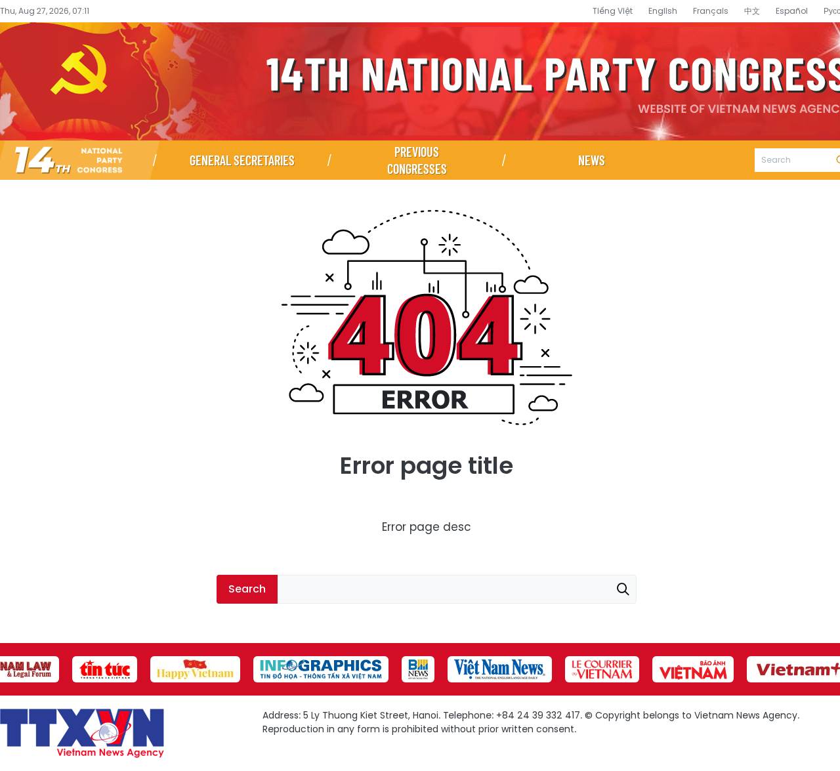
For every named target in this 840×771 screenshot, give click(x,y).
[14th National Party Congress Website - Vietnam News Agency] (77, 160)
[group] (104, 669)
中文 (752, 10)
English (662, 10)
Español (792, 10)
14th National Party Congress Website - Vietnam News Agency (420, 81)
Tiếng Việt (613, 10)
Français (710, 10)
